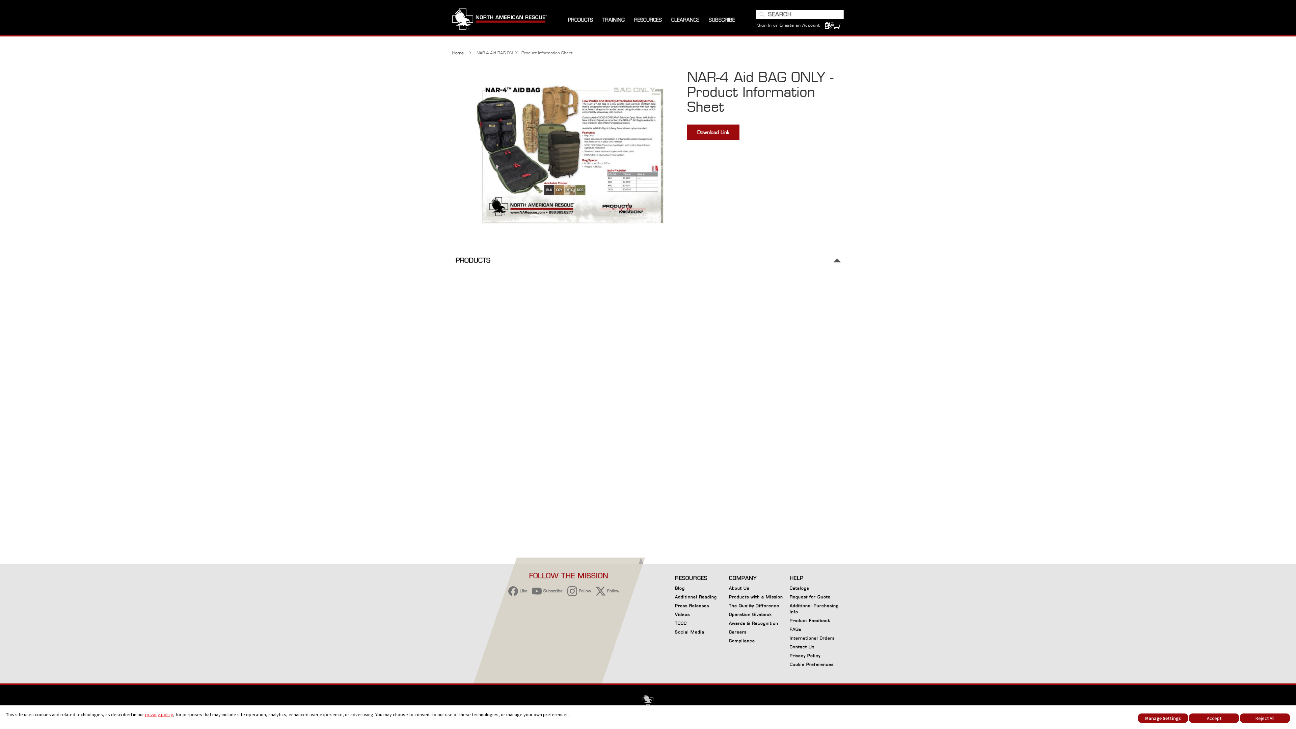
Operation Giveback (750, 614)
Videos (682, 614)
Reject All (1265, 718)
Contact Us (802, 646)
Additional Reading (696, 596)
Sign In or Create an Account (788, 25)
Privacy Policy (805, 655)
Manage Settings (1163, 718)
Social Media (689, 631)
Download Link (713, 132)
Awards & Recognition (753, 623)
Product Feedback (810, 620)
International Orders (812, 638)
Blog (680, 588)
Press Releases (692, 605)
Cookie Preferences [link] (812, 664)
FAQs (795, 629)
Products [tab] (473, 260)
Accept (1214, 718)
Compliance (742, 640)
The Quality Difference (754, 605)
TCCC (681, 623)
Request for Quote (810, 596)
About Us (739, 588)
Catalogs (799, 588)
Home (458, 52)
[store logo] (499, 19)
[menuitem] (580, 20)
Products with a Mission (756, 596)
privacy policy (159, 714)
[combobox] (800, 14)
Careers (738, 631)
